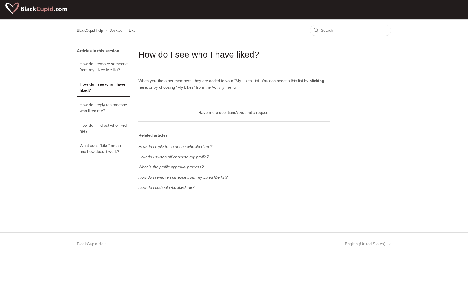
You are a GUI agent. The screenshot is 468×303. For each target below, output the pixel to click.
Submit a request (254, 112)
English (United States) (365, 243)
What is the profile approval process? (171, 167)
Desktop (115, 30)
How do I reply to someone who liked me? (103, 108)
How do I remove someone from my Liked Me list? (104, 67)
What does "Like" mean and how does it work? (100, 148)
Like (132, 30)
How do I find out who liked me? (103, 128)
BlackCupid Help (90, 30)
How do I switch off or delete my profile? (173, 157)
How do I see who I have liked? (102, 87)
